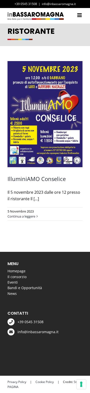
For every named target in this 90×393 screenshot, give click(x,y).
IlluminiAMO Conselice (37, 178)
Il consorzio (17, 276)
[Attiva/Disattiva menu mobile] (79, 15)
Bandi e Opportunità (25, 287)
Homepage (17, 271)
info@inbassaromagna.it (59, 4)
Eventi (13, 282)
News (12, 293)
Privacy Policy (17, 382)
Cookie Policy (45, 382)
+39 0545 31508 (31, 321)
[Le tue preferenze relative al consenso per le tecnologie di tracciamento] (81, 384)
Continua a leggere (21, 216)
